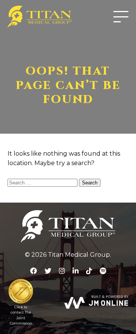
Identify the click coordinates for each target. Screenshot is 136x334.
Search (89, 183)
